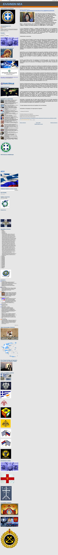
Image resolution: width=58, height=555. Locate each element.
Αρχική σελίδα (38, 122)
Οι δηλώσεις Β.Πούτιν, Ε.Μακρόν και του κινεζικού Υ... (8, 234)
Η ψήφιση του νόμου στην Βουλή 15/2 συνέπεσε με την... (8, 248)
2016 (2, 261)
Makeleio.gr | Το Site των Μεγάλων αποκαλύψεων (9, 313)
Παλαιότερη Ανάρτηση (53, 122)
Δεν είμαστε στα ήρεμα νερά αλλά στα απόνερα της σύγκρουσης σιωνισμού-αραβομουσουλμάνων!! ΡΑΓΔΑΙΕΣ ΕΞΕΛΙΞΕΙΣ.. (8, 283)
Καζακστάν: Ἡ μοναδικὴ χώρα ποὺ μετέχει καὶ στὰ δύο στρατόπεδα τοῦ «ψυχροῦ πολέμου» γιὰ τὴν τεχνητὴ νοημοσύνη (10, 299)
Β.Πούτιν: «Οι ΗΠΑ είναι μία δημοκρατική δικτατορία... (8, 249)
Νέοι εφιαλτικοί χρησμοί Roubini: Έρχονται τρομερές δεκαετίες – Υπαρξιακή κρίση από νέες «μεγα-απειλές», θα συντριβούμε (11, 117)
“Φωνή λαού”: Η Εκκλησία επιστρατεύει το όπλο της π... (8, 250)
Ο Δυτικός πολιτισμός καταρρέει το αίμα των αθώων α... (8, 251)
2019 (2, 259)
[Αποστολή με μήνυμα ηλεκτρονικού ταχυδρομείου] (31, 119)
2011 (2, 265)
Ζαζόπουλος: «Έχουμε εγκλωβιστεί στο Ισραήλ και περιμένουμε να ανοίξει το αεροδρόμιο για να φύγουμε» (9, 314)
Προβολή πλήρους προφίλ (4, 30)
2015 (2, 262)
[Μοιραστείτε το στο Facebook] (33, 119)
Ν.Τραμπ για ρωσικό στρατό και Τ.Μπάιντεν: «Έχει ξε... (8, 240)
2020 (2, 258)
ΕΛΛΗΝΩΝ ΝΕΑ (12, 4)
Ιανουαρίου (3, 255)
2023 (2, 256)
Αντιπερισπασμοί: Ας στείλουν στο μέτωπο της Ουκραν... (9, 236)
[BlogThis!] (31, 119)
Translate (7, 35)
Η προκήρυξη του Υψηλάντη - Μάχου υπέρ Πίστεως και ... (9, 244)
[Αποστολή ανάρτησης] (30, 119)
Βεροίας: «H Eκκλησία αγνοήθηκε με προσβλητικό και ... (8, 241)
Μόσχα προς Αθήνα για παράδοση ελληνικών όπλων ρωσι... (9, 253)
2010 (2, 266)
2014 (2, 263)
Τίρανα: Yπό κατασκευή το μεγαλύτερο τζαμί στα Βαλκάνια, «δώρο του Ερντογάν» (11, 105)
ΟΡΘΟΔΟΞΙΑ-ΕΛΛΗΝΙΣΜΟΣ (5, 297)
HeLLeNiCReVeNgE (4, 319)
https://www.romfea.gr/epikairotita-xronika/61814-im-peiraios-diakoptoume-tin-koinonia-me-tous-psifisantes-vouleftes (38, 118)
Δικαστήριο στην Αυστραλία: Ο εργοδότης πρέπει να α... (9, 254)
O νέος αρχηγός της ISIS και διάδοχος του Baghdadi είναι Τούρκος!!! (10, 120)
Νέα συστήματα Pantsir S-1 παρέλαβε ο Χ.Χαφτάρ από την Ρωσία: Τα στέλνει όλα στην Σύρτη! (11, 114)
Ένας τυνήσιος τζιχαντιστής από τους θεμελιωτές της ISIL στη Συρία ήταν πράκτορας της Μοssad (11, 133)
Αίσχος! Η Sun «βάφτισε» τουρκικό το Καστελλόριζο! (8, 242)
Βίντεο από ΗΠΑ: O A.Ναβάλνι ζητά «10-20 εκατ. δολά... (8, 243)
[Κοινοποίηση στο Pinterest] (34, 119)
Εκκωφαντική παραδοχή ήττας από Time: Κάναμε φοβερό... (9, 238)
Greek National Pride (4, 304)
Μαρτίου (3, 232)
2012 (2, 264)
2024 (2, 230)
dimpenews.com (4, 281)
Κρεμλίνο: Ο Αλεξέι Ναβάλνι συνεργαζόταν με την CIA (8, 247)
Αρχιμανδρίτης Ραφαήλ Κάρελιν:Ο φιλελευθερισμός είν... (8, 239)
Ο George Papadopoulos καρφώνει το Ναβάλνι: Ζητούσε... (9, 245)
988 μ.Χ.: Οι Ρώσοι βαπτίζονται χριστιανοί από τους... (8, 246)
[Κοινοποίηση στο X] (32, 119)
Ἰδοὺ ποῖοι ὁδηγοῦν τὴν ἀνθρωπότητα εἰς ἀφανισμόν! (8, 235)
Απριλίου (3, 231)
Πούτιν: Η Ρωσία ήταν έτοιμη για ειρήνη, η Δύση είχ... (8, 237)
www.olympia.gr (4, 287)
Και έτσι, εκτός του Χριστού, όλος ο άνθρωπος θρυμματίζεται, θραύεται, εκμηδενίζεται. (11, 124)
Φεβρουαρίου (4, 233)
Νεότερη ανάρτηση (23, 122)
